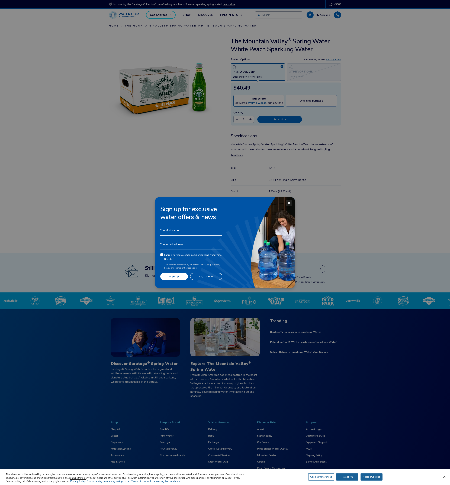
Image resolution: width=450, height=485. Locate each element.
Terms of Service (183, 267)
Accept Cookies (371, 476)
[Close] (289, 203)
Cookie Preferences (321, 476)
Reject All (347, 476)
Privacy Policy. (78, 481)
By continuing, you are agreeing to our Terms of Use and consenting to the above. (133, 481)
